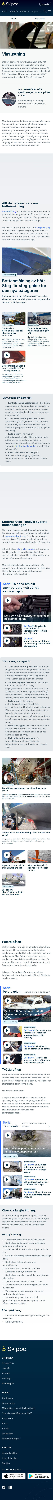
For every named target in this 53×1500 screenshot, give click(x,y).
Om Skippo (7, 1398)
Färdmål (14, 11)
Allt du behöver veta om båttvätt (34, 1125)
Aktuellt (13, 19)
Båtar (4, 11)
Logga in (45, 4)
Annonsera (7, 1418)
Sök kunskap (40, 19)
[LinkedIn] (10, 1488)
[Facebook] (3, 1488)
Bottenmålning (9, 211)
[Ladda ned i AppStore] (13, 1476)
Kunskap (24, 11)
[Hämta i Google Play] (39, 1476)
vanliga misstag (42, 227)
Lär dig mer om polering (36, 992)
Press (5, 1423)
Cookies (6, 1463)
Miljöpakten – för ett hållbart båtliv (19, 1408)
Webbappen (8, 1383)
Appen (34, 11)
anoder (31, 549)
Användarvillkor (10, 1453)
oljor (19, 549)
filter (25, 549)
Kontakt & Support (11, 1438)
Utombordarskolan (27, 446)
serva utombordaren (15, 536)
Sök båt (6, 1368)
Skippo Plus (8, 1363)
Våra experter (9, 1403)
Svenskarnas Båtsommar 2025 (17, 1413)
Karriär (5, 1428)
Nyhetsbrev (8, 1433)
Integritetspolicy (9, 1458)
